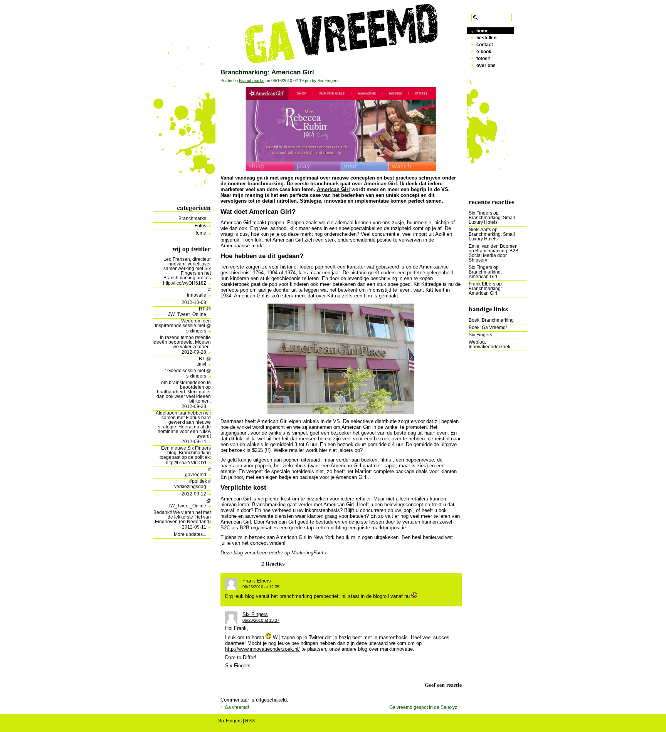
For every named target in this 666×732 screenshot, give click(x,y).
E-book (483, 51)
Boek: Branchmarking (491, 320)
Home (199, 233)
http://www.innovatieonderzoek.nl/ (262, 649)
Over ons (486, 65)
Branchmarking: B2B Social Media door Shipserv (493, 255)
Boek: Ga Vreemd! (488, 327)
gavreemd (195, 474)
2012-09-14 (194, 441)
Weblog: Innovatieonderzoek (489, 344)
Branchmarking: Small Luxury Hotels (492, 220)
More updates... (190, 534)
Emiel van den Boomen (493, 246)
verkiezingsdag (190, 486)
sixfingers (196, 331)
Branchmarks (192, 218)
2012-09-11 (194, 527)
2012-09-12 (194, 494)
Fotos (200, 225)
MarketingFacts (308, 553)
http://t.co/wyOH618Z (184, 283)
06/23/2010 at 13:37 (260, 620)
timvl (201, 364)
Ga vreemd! (237, 707)
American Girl (380, 183)
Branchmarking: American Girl (485, 274)
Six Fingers (480, 213)
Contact (484, 44)
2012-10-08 (194, 302)
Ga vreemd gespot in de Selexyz (423, 707)
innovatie (196, 295)
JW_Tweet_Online (187, 314)
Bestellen (486, 37)
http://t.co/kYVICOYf (186, 462)
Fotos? (483, 58)
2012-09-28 (194, 352)
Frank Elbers (482, 284)
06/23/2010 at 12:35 (260, 586)
